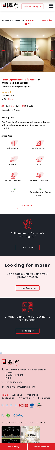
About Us (17, 395)
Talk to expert (27, 331)
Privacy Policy (26, 398)
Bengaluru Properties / (13, 20)
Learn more (27, 247)
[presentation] (3, 51)
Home (5, 395)
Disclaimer (44, 398)
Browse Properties (27, 288)
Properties (32, 395)
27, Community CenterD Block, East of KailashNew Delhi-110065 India (26, 373)
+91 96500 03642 (15, 382)
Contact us (8, 398)
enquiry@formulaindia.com (20, 387)
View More (27, 205)
